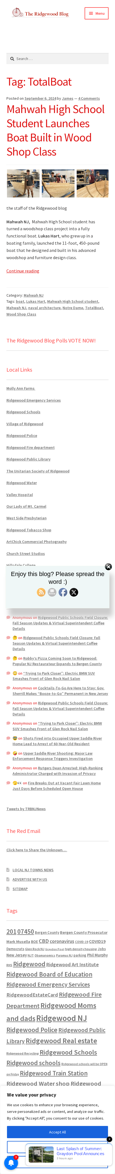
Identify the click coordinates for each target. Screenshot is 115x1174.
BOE (34, 941)
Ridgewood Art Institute (72, 965)
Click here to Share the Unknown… (36, 849)
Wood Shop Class (21, 314)
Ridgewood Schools (23, 411)
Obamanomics (45, 955)
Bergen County (47, 932)
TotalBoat (94, 307)
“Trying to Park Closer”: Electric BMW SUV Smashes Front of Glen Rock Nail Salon (54, 676)
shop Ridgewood (78, 1083)
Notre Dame (73, 307)
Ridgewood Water (21, 482)
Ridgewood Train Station (54, 1073)
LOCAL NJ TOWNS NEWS (33, 869)
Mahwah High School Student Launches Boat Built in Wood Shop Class (55, 130)
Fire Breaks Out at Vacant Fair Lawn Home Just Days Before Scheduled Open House (57, 785)
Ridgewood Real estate (61, 1040)
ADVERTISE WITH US (30, 879)
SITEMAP (20, 888)
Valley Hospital (19, 494)
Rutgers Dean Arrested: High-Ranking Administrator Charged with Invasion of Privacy (58, 770)
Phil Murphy (97, 955)
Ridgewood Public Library (28, 459)
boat (20, 301)
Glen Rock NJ (34, 949)
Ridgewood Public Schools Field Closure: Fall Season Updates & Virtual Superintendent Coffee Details (60, 623)
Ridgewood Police (21, 435)
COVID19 (97, 941)
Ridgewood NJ (61, 1018)
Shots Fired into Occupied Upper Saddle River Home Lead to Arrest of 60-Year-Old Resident (57, 741)
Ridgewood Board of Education (49, 974)
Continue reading (22, 271)
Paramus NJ (64, 955)
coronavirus (62, 941)
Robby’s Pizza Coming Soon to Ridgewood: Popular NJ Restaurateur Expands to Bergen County (57, 661)
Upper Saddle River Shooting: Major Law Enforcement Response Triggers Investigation (53, 756)
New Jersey (16, 955)
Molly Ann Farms (20, 388)
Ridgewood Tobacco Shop (28, 529)
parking (79, 955)
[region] (57, 1130)
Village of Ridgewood (24, 423)
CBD (44, 941)
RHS (9, 965)
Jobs (102, 949)
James (67, 98)
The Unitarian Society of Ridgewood (38, 471)
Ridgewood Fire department (30, 447)
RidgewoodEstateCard (32, 995)
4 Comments (89, 98)
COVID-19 (81, 942)
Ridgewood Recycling (22, 1053)
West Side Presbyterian (26, 517)
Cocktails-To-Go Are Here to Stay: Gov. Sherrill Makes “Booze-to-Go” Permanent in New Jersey (60, 690)
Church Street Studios (25, 553)
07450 (25, 931)
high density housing (81, 949)
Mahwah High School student (72, 301)
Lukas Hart (35, 301)
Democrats (15, 949)
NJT (31, 955)
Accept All (57, 1132)
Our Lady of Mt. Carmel (26, 506)
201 (11, 931)
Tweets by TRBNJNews (26, 808)
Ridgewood (29, 964)
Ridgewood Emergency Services (33, 400)
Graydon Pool (54, 949)
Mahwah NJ (34, 295)
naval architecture (44, 307)
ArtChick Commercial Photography (36, 541)
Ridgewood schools (33, 1063)
